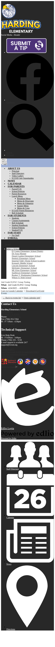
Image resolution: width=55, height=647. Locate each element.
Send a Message (8, 324)
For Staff (15, 235)
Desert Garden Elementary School (26, 256)
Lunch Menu (17, 196)
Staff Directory (18, 173)
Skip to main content (9, 2)
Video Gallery (18, 176)
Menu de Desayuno (25, 201)
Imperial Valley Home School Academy (28, 261)
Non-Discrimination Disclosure (14, 354)
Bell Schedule (17, 213)
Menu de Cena (23, 208)
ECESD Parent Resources (23, 210)
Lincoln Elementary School (23, 265)
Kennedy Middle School (22, 263)
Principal (15, 171)
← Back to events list (12, 298)
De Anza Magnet (19, 254)
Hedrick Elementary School (23, 258)
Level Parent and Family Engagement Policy (20, 352)
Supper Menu (23, 206)
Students (15, 218)
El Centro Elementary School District (27, 251)
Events (4, 293)
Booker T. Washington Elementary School (29, 275)
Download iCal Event (35, 291)
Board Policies (7, 357)
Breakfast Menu (24, 198)
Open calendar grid (32, 298)
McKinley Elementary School (24, 268)
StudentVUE (17, 230)
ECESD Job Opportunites (23, 178)
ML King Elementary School (24, 270)
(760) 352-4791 (14, 317)
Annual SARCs (7, 349)
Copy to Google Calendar (12, 291)
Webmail (10, 155)
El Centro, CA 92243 (10, 313)
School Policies (18, 191)
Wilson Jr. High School (21, 277)
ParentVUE (17, 189)
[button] (13, 168)
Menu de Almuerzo (25, 203)
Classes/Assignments (20, 220)
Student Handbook (20, 225)
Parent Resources (19, 194)
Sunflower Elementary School (24, 273)
